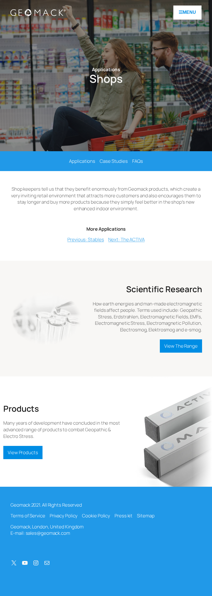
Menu (189, 12)
